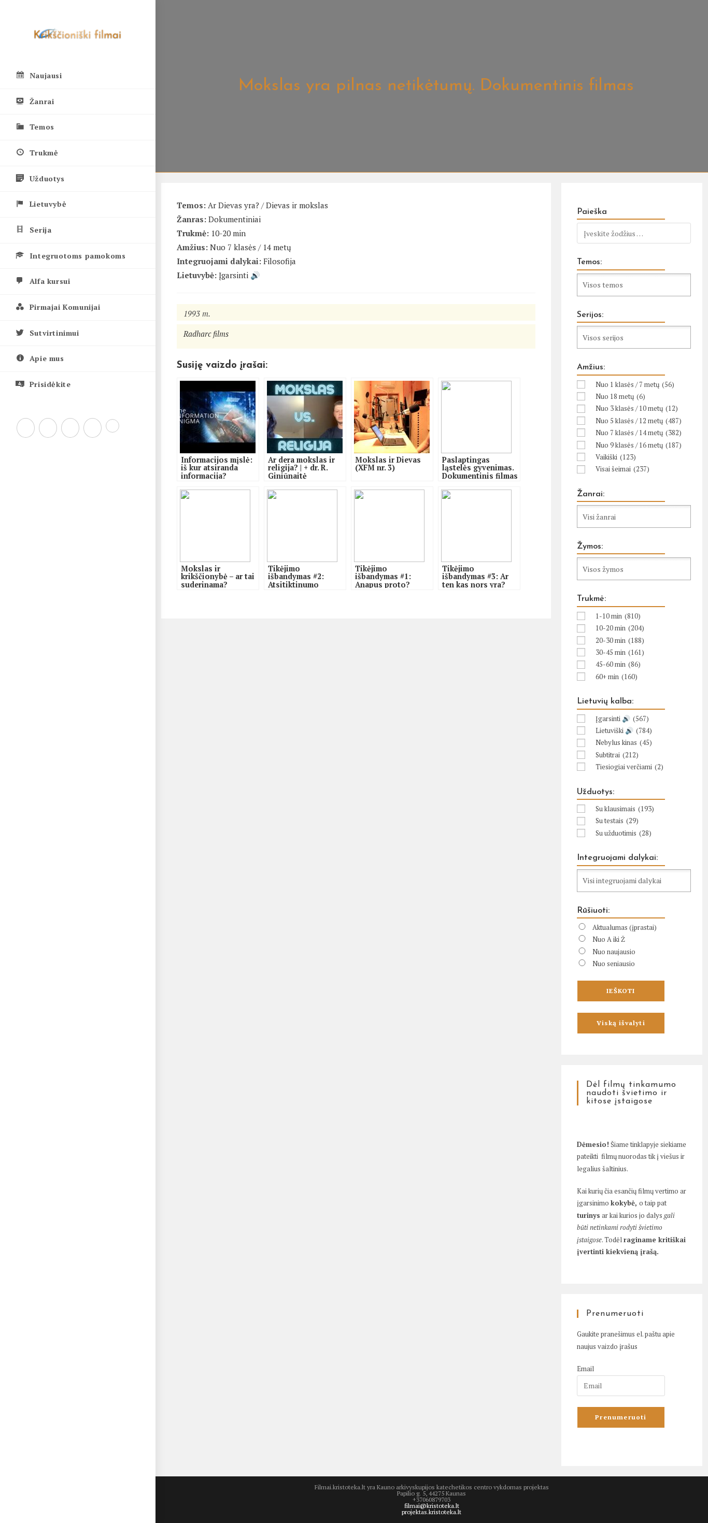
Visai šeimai (622, 468)
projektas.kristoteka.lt (431, 1512)
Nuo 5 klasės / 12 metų (639, 420)
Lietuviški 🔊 (624, 730)
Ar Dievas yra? (233, 205)
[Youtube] (92, 428)
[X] (26, 428)
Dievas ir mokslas (297, 205)
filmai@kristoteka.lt (431, 1506)
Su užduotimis (624, 833)
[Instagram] (70, 428)
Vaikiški (616, 457)
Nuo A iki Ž (608, 939)
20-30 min (620, 640)
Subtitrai (617, 754)
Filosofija (279, 261)
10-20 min (228, 233)
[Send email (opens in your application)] (112, 426)
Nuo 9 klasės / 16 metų (639, 445)
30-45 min (620, 652)
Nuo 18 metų (620, 396)
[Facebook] (48, 428)
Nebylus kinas (624, 742)
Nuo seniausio (613, 963)
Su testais (617, 820)
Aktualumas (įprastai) (624, 927)
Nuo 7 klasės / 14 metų (250, 247)
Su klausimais (625, 808)
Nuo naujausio (613, 951)
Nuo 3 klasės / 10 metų (637, 408)
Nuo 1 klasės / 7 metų (635, 384)
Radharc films (206, 333)
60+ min (617, 676)
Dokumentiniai (234, 219)
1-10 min (618, 616)
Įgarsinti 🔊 (239, 275)
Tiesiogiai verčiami (629, 766)
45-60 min (618, 664)
